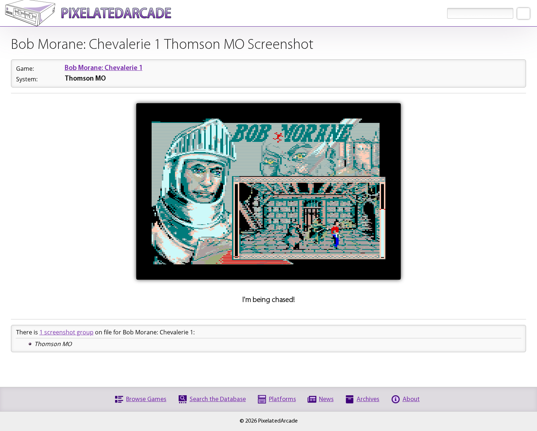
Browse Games (146, 399)
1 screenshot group (66, 332)
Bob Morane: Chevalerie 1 (103, 68)
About (411, 399)
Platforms (282, 399)
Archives (368, 399)
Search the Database (218, 399)
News (326, 399)
